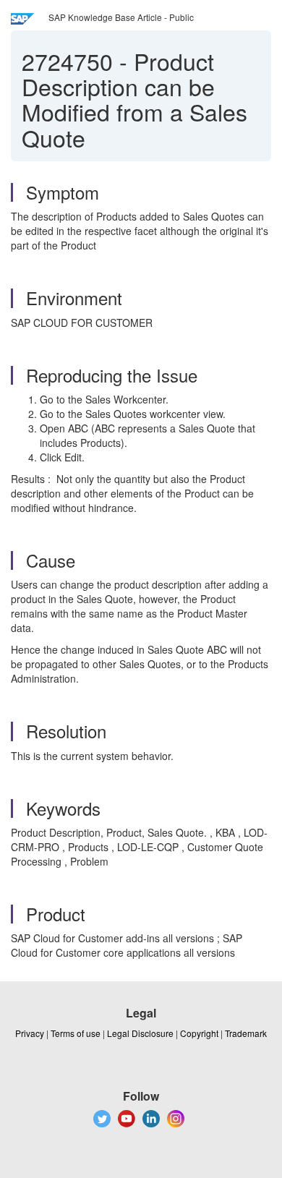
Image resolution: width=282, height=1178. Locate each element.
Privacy (29, 1033)
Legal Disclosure (140, 1033)
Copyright (199, 1033)
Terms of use (76, 1033)
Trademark (246, 1033)
